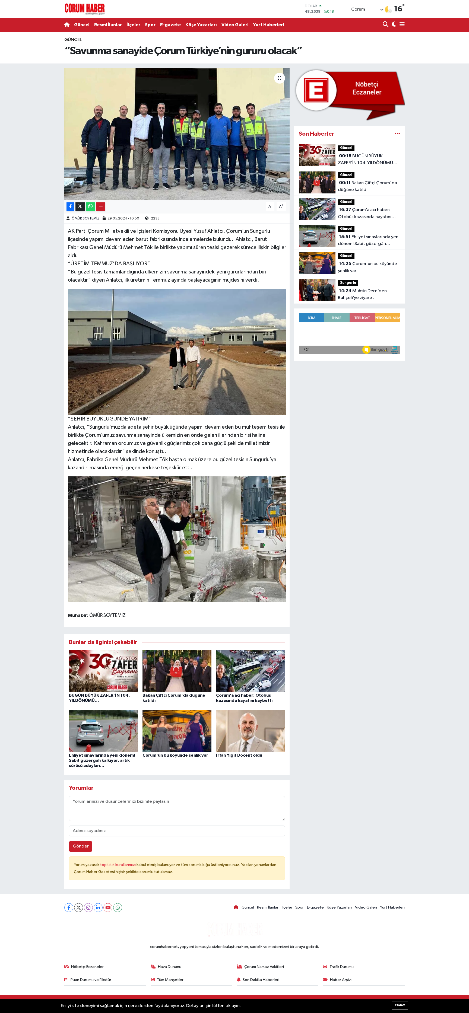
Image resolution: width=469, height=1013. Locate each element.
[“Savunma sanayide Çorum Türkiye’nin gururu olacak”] (177, 134)
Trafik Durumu (341, 967)
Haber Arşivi (340, 980)
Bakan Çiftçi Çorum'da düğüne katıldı (367, 186)
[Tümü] (397, 134)
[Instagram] (88, 907)
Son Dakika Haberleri (261, 980)
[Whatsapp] (117, 907)
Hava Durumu (169, 967)
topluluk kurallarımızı (118, 865)
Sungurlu (348, 283)
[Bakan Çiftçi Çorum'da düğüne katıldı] (176, 671)
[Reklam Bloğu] (349, 94)
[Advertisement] (40, 117)
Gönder (81, 846)
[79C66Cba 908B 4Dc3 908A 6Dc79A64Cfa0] (177, 538)
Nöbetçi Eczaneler (87, 967)
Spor (150, 25)
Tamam (400, 1005)
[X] (78, 907)
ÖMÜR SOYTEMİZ (86, 218)
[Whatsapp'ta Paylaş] (90, 206)
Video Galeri (234, 25)
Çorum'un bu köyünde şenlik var (175, 755)
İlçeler (133, 25)
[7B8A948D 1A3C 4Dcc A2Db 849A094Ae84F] (177, 351)
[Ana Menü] (401, 25)
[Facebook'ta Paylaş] (70, 206)
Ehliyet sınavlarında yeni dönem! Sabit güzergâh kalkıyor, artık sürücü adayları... (102, 760)
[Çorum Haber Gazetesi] (84, 9)
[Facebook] (68, 907)
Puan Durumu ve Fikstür (91, 980)
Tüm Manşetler (170, 980)
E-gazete (170, 25)
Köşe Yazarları (201, 25)
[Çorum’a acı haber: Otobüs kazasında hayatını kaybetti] (250, 671)
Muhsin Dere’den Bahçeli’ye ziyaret (362, 294)
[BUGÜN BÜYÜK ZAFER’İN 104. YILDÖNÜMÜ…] (103, 671)
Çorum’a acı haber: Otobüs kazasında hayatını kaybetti (364, 213)
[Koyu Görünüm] (393, 25)
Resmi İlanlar (108, 25)
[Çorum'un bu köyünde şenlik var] (176, 730)
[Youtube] (107, 907)
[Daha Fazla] (100, 206)
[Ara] (386, 25)
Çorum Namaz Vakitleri (264, 967)
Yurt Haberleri (268, 25)
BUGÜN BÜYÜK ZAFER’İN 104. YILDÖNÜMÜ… (367, 159)
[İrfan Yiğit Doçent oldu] (250, 730)
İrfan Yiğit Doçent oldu (239, 755)
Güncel (82, 25)
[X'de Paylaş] (80, 206)
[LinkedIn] (98, 907)
